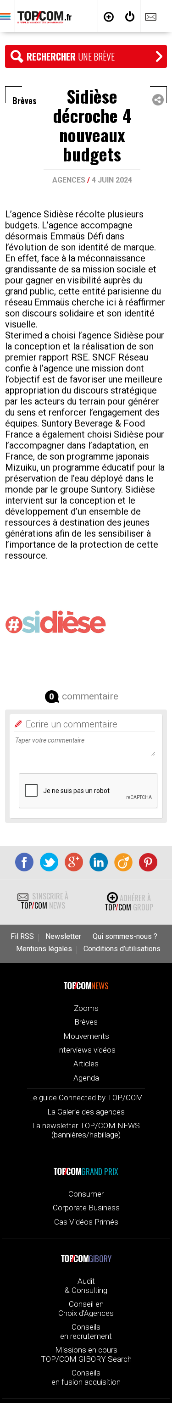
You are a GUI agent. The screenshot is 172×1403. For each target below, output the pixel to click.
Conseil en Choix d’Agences (86, 1308)
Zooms (86, 1008)
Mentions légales (44, 949)
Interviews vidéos (86, 1049)
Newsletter (63, 936)
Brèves (86, 1021)
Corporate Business (86, 1207)
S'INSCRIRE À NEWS (44, 901)
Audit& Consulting (86, 1285)
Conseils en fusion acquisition (86, 1377)
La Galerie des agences (86, 1111)
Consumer (86, 1193)
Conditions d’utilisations (122, 949)
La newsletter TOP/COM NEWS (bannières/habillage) (86, 1130)
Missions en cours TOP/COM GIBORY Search (86, 1354)
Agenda (86, 1077)
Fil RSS (22, 936)
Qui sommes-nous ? (125, 936)
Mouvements (86, 1036)
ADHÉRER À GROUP (129, 903)
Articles (86, 1063)
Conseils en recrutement (86, 1331)
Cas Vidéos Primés (86, 1221)
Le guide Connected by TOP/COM (86, 1097)
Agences (68, 180)
